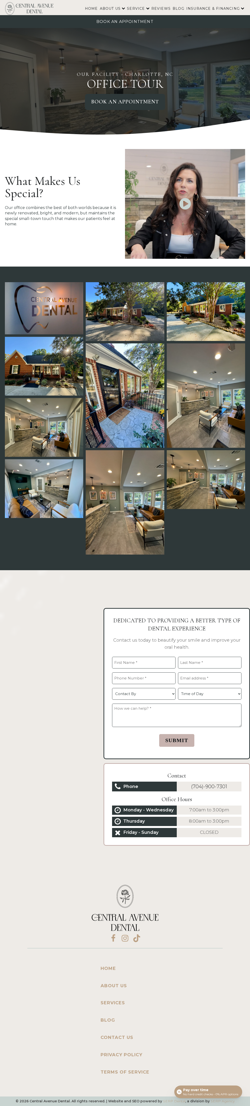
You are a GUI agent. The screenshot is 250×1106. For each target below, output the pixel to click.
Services (113, 1003)
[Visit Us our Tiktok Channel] (137, 938)
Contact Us (117, 1037)
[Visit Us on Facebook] (113, 938)
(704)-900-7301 (209, 786)
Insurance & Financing (213, 8)
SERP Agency (223, 1101)
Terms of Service (125, 1072)
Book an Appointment (125, 102)
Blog (178, 8)
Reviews (161, 8)
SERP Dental (174, 1101)
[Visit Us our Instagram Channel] (125, 938)
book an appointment (125, 21)
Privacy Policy (121, 1054)
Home (91, 8)
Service (136, 8)
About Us (110, 8)
